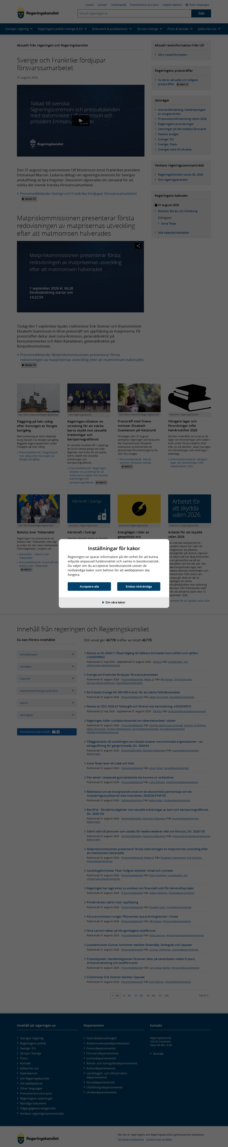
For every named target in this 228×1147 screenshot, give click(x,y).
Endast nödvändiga (139, 586)
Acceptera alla (89, 586)
